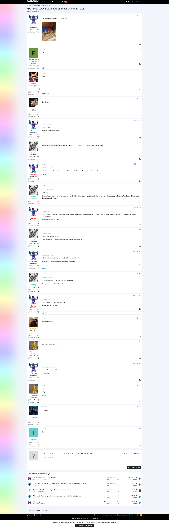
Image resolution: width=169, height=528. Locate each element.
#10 (140, 229)
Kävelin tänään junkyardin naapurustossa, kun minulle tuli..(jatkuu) (57, 496)
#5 (140, 120)
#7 (140, 164)
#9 (140, 207)
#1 (140, 15)
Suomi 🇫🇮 (38, 515)
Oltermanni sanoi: (48, 367)
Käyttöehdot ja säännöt (109, 515)
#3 (140, 73)
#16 (140, 363)
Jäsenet (54, 2)
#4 (140, 98)
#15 (140, 341)
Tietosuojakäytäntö (122, 515)
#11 (140, 251)
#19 (140, 428)
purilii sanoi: (46, 124)
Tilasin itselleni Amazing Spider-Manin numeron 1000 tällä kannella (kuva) (60, 484)
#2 (140, 49)
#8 (140, 186)
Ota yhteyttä (97, 515)
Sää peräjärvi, (38, 502)
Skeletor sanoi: (47, 189)
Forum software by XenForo (84, 518)
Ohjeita (131, 515)
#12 (140, 273)
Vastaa (139, 44)
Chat (64, 2)
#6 (140, 142)
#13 (140, 295)
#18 (140, 407)
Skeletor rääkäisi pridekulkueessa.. (45, 478)
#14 (140, 318)
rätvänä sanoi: (47, 168)
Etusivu (44, 2)
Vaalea (30, 515)
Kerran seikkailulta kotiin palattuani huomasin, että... (52, 490)
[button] (49, 2)
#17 (140, 385)
